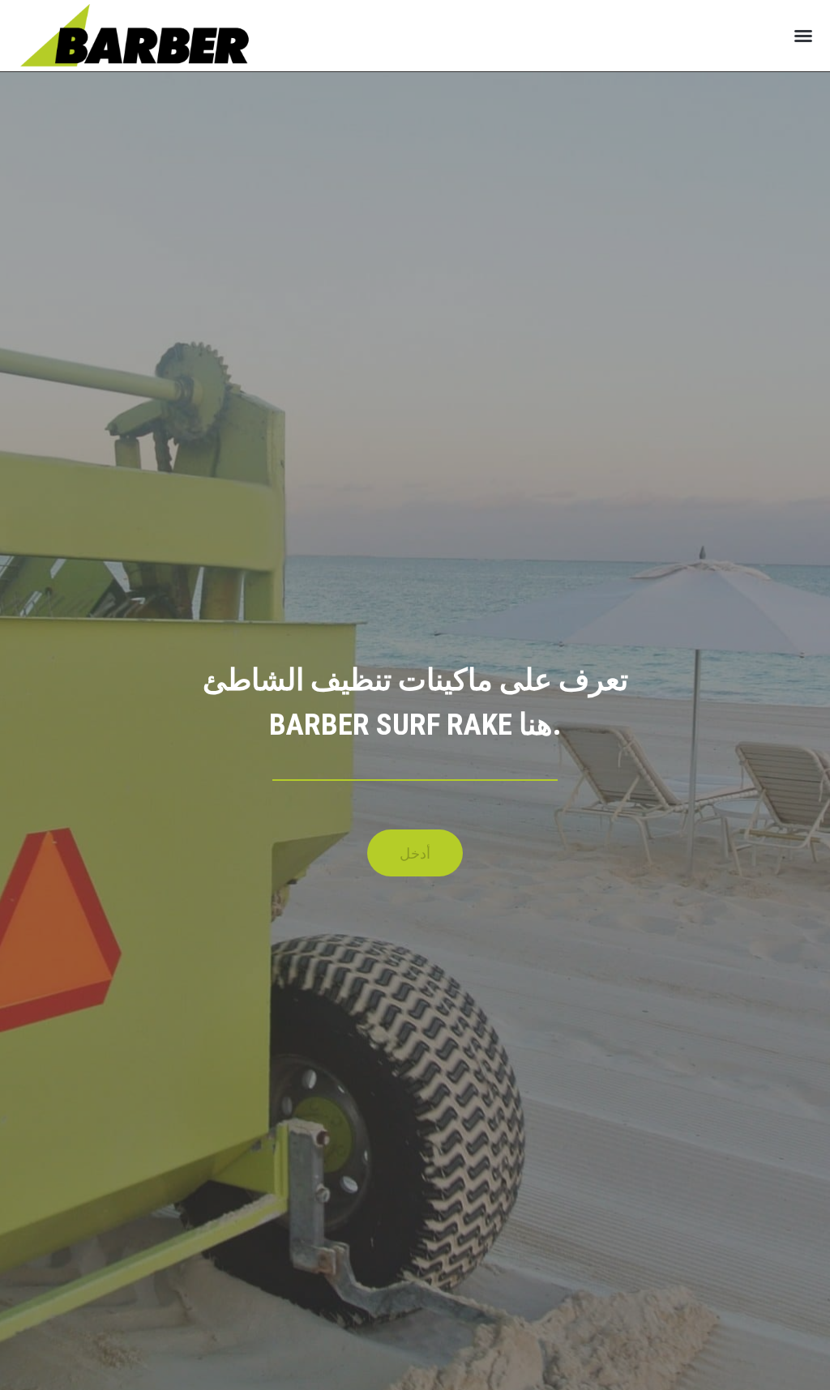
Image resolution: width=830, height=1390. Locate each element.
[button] (803, 35)
